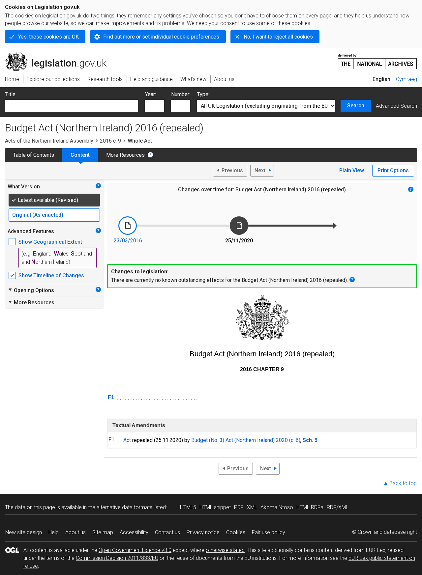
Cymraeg (406, 79)
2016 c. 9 (110, 141)
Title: (10, 94)
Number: (180, 94)
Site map (102, 532)
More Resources (125, 155)
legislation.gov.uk (59, 55)
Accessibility (134, 532)
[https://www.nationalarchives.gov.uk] (377, 59)
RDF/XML (337, 507)
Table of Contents (33, 155)
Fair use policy (268, 532)
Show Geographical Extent (50, 242)
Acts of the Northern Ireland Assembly (49, 141)
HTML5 (188, 507)
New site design (23, 532)
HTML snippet (215, 507)
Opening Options (31, 290)
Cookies (235, 532)
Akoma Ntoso (276, 507)
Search (355, 105)
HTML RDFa (309, 507)
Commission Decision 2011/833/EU (117, 558)
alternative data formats (124, 507)
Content (80, 155)
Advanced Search (396, 106)
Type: (203, 94)
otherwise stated (225, 550)
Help (53, 532)
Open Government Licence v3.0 (135, 550)
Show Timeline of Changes (51, 275)
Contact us (167, 532)
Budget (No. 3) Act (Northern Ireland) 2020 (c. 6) (245, 440)
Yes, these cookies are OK (48, 37)
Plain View (351, 170)
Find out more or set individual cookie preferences (161, 37)
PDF (239, 507)
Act (127, 440)
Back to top (403, 483)
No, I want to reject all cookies (278, 37)
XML (252, 507)
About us (75, 532)
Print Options (393, 170)
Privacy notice (203, 532)
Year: (150, 94)
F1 (111, 397)
